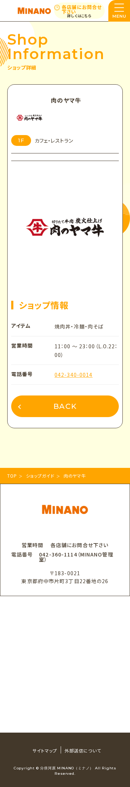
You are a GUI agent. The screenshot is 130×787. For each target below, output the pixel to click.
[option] (65, 214)
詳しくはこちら (79, 16)
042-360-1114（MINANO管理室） (76, 557)
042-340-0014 (73, 374)
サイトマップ (44, 750)
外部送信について (83, 750)
